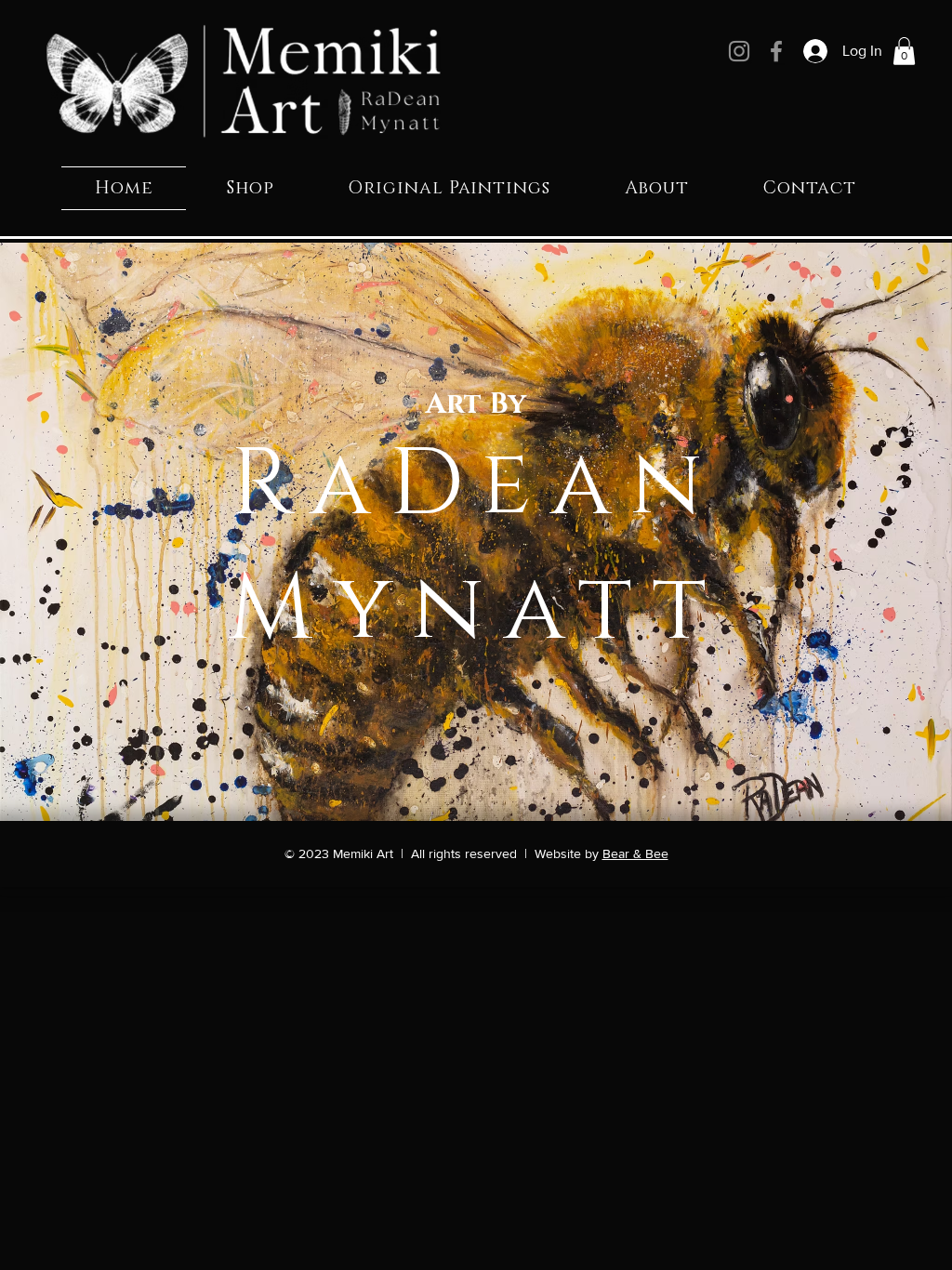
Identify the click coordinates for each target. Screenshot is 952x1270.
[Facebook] (776, 51)
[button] (904, 51)
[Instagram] (739, 51)
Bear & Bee (635, 853)
